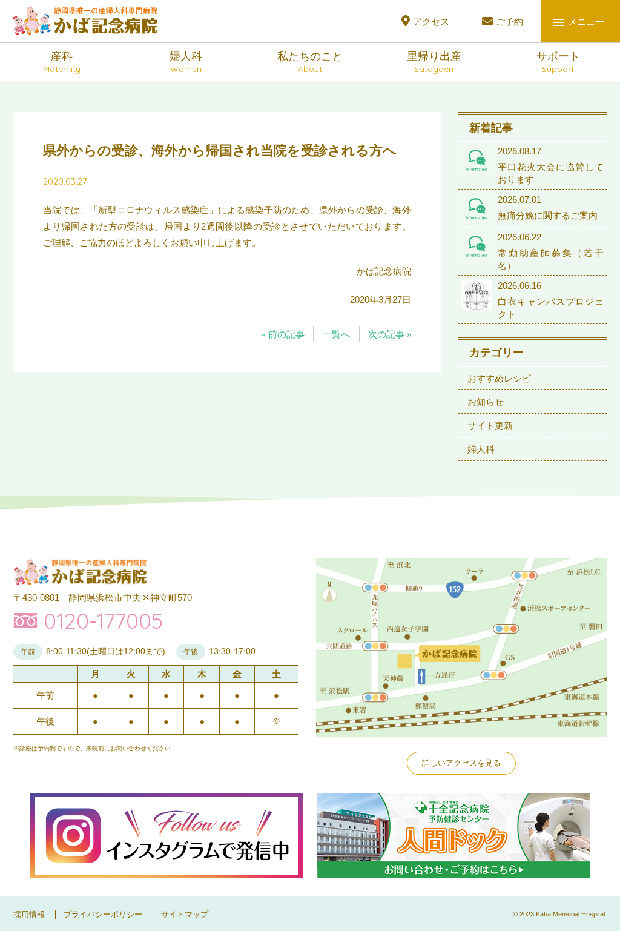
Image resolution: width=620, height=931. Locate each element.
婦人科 (186, 62)
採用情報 (29, 914)
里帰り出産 (434, 62)
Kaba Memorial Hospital (570, 914)
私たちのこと (310, 62)
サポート (558, 62)
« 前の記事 (283, 334)
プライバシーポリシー (103, 914)
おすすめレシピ (499, 378)
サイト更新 (490, 425)
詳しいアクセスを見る (461, 762)
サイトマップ (184, 914)
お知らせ (485, 402)
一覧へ (336, 334)
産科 (62, 62)
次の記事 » (389, 334)
